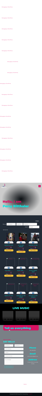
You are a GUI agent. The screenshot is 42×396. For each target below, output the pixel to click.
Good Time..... (21, 270)
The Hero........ (9, 270)
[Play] (9, 242)
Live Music (25, 386)
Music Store (36, 384)
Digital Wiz (30, 384)
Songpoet (30, 394)
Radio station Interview (34, 386)
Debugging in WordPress (7, 6)
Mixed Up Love (9, 295)
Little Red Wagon (21, 246)
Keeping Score (33, 245)
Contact (31, 388)
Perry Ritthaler (9, 246)
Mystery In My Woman (33, 296)
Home (25, 384)
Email (33, 354)
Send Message (9, 366)
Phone (32, 348)
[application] (8, 242)
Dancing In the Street (21, 296)
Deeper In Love (8, 245)
